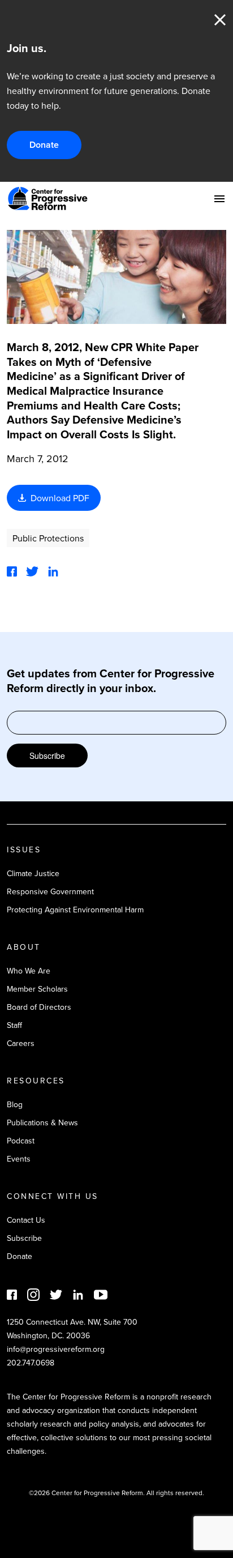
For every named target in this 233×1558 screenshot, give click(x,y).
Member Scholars (37, 988)
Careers (20, 1043)
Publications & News (42, 1122)
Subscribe (47, 755)
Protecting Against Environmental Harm (75, 909)
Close (220, 20)
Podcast (20, 1140)
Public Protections (48, 538)
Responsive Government (50, 891)
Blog (15, 1104)
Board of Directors (39, 1007)
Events (19, 1158)
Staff (14, 1025)
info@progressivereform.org (56, 1349)
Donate (44, 144)
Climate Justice (33, 873)
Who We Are (28, 970)
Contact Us (26, 1220)
